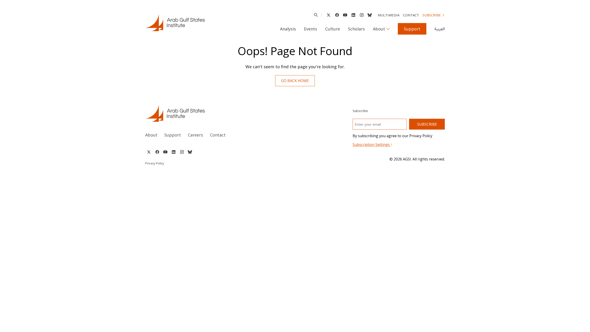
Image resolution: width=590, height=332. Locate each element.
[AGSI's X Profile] (328, 15)
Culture (332, 29)
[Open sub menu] (388, 29)
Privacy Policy (154, 163)
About (379, 29)
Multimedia (388, 15)
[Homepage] (175, 22)
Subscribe (431, 15)
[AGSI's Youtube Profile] (345, 15)
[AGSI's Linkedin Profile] (353, 15)
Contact (411, 15)
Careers (195, 135)
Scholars (356, 29)
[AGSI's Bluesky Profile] (369, 15)
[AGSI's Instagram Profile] (361, 15)
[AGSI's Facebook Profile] (336, 15)
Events (310, 29)
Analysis (288, 29)
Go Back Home (295, 80)
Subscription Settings (372, 144)
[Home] (215, 113)
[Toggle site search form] (316, 15)
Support (412, 29)
